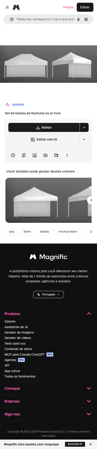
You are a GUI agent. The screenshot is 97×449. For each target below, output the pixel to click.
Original (29, 39)
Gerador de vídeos (18, 338)
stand (27, 231)
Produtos (12, 313)
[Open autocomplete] (10, 19)
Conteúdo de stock (18, 349)
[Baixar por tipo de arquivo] (84, 127)
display (44, 231)
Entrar (85, 7)
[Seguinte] (91, 200)
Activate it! (75, 444)
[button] (48, 294)
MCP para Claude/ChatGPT (28, 354)
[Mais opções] (67, 155)
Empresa (12, 401)
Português (48, 294)
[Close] (90, 444)
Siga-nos (12, 414)
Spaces (10, 321)
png (11, 231)
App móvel (12, 371)
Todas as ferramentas (20, 376)
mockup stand (67, 231)
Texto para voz (15, 343)
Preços (68, 7)
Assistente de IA (16, 327)
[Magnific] (48, 257)
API (7, 365)
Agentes (14, 360)
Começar (12, 388)
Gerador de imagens (19, 332)
